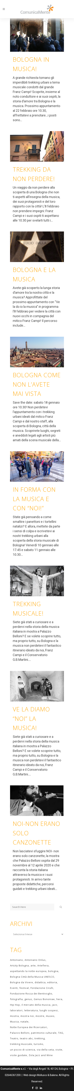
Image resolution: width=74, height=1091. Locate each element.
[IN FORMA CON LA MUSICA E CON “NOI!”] (37, 466)
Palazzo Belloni (19, 1032)
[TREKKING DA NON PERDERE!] (37, 146)
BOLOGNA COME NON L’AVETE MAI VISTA (37, 384)
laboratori (16, 1010)
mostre (40, 1016)
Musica (14, 1021)
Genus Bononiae (44, 999)
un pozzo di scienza (22, 1049)
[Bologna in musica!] (37, 35)
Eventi (14, 988)
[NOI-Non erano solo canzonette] (37, 800)
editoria (52, 982)
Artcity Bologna (19, 965)
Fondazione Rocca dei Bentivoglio (31, 993)
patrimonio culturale (44, 1032)
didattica (40, 982)
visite (59, 1049)
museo (50, 1016)
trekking (39, 1038)
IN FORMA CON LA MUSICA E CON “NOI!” (34, 498)
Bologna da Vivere (21, 982)
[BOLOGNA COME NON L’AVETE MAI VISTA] (37, 352)
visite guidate (18, 1055)
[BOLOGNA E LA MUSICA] (37, 246)
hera (59, 999)
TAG (60, 1032)
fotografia (16, 999)
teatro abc (26, 1038)
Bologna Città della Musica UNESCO (32, 976)
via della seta (45, 1049)
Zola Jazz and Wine (41, 1055)
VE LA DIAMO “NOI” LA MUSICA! (31, 718)
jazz (54, 1004)
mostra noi (27, 1016)
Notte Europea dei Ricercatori (28, 1027)
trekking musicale (21, 1044)
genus (28, 999)
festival (24, 988)
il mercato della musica (36, 1004)
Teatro (14, 1038)
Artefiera (43, 965)
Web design (29, 1075)
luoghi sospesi (49, 1010)
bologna (53, 971)
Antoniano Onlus (35, 960)
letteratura (31, 1010)
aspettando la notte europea (28, 971)
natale (24, 1021)
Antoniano (16, 960)
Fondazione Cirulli (42, 988)
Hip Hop (15, 1004)
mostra (14, 1016)
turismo (38, 1044)
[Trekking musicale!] (37, 581)
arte (33, 965)
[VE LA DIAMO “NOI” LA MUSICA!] (37, 686)
